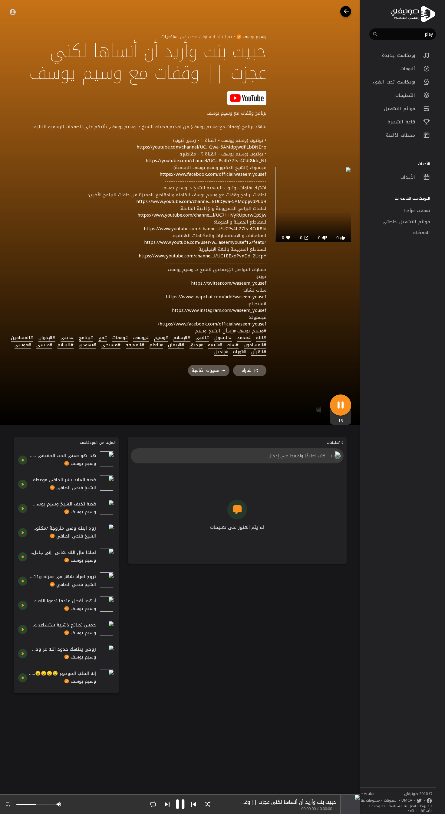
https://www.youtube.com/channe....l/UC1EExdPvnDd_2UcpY (202, 256)
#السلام (66, 345)
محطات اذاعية (401, 135)
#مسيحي (110, 345)
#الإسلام (181, 338)
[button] (402, 34)
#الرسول (223, 338)
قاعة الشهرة (402, 122)
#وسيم (161, 338)
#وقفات (120, 338)
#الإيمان (176, 345)
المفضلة (421, 232)
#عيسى (44, 345)
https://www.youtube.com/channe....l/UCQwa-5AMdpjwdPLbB (201, 201)
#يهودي (87, 345)
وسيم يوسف (253, 37)
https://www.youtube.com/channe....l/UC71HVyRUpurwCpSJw (201, 215)
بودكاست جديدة (399, 55)
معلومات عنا (370, 800)
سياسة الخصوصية (385, 806)
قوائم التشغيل (400, 108)
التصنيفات (406, 95)
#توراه (239, 352)
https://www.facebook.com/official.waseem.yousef (213, 174)
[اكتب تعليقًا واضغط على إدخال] (237, 455)
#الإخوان (46, 338)
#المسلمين (22, 338)
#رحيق (196, 345)
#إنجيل (221, 352)
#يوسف (141, 338)
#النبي (202, 338)
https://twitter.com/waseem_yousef (228, 283)
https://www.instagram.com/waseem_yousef (219, 310)
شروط (425, 806)
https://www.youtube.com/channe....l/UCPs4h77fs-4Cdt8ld (205, 228)
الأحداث (408, 177)
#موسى (23, 345)
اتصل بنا (410, 806)
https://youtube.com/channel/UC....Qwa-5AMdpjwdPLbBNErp (201, 147)
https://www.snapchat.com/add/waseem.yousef (216, 297)
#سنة (233, 345)
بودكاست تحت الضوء (395, 82)
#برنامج (86, 338)
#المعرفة (135, 345)
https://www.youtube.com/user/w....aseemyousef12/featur (205, 242)
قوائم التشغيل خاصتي (406, 221)
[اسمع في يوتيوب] (246, 97)
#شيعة (215, 345)
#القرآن (258, 352)
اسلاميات (170, 37)
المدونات (390, 800)
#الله (261, 338)
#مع (102, 338)
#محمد (244, 338)
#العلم (156, 345)
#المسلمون (255, 345)
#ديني (67, 338)
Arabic (369, 794)
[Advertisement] (66, 740)
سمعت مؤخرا (417, 210)
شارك (247, 370)
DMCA (406, 800)
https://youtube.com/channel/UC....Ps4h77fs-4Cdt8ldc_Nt (206, 160)
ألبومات (408, 68)
